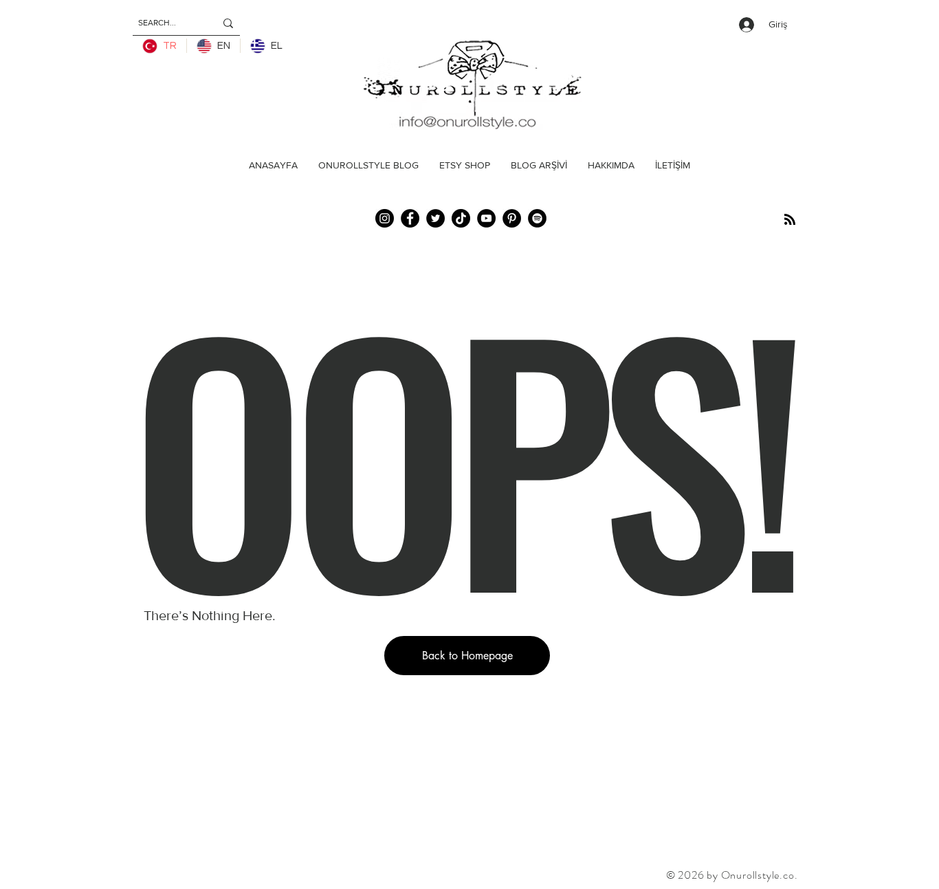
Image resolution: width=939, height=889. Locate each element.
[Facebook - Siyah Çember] (410, 218)
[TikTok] (461, 218)
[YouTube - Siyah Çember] (486, 218)
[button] (467, 655)
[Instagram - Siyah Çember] (384, 218)
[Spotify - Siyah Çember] (537, 218)
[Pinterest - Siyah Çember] (511, 218)
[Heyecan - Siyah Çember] (435, 218)
